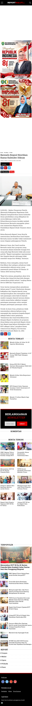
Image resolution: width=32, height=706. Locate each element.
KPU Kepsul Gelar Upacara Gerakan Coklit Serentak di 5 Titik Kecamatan (20, 388)
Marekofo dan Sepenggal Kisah (19, 633)
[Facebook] (2, 167)
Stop (12, 172)
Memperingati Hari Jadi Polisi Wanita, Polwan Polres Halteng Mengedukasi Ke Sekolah (24, 489)
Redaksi (4, 691)
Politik (10, 152)
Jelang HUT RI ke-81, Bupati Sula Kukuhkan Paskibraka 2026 (23, 504)
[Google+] (5, 167)
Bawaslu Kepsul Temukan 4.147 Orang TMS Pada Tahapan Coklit (20, 355)
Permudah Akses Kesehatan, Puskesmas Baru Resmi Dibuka (23, 454)
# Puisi (3, 667)
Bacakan (5, 172)
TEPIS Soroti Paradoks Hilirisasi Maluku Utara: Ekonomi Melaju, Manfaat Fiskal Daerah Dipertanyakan (19, 600)
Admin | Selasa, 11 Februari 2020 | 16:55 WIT (10, 160)
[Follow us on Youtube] (15, 681)
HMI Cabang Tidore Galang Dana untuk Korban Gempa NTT (7, 453)
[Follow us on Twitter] (7, 681)
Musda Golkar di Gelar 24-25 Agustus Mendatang (19, 343)
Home (1, 152)
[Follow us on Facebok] (2, 681)
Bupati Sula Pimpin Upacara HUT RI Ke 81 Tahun (7, 503)
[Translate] (11, 164)
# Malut (3, 657)
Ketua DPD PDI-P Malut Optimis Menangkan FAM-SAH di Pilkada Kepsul (20, 366)
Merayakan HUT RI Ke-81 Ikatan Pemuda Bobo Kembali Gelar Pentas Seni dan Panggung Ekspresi (7, 473)
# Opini (3, 660)
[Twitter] (9, 167)
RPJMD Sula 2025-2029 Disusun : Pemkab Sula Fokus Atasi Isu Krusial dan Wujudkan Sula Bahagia (20, 642)
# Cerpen (3, 653)
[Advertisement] (16, 16)
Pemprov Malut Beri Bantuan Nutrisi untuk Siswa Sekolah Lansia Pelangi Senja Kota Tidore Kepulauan (7, 489)
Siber (10, 691)
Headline (6, 152)
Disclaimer (17, 691)
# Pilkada (4, 664)
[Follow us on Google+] (11, 681)
